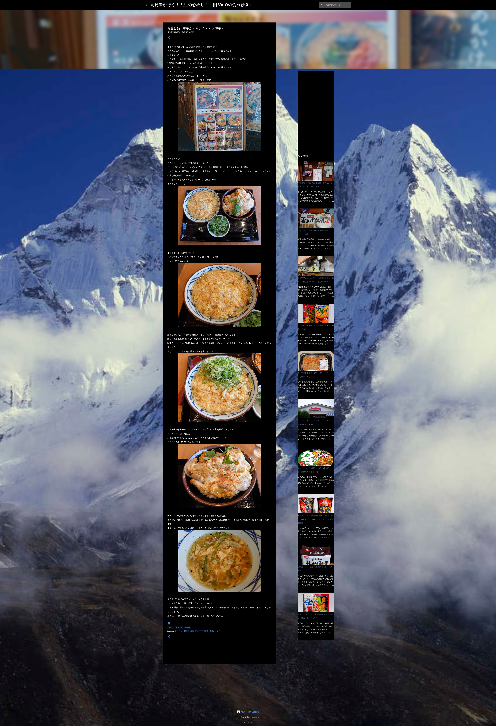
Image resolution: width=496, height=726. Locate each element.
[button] (169, 37)
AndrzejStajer (254, 717)
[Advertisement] (219, 686)
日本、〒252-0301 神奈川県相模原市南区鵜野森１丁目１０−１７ (197, 631)
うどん (170, 627)
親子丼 (187, 627)
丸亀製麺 (179, 627)
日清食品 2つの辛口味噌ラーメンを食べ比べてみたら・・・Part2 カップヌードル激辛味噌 (315, 519)
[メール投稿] (169, 624)
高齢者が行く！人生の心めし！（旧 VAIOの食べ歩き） (201, 4)
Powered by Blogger (249, 712)
